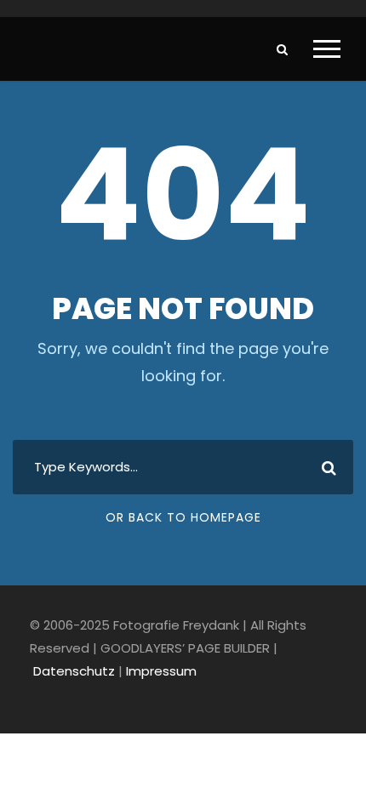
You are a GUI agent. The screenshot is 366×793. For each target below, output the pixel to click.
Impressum (161, 671)
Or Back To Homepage (183, 517)
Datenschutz (74, 671)
